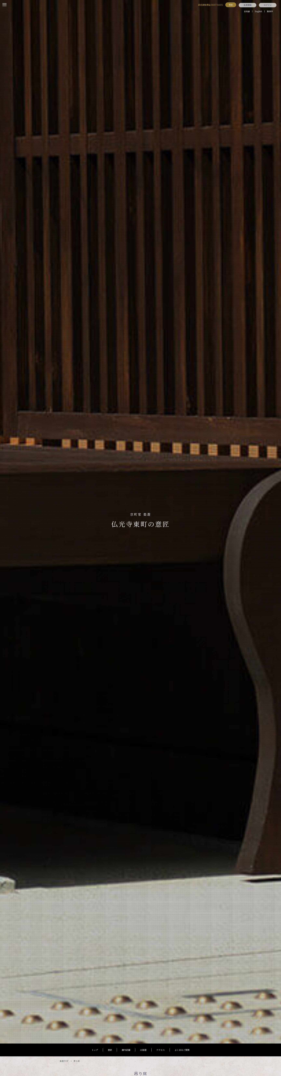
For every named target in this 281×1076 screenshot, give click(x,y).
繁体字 (270, 11)
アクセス (160, 1049)
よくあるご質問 (182, 1049)
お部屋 (143, 1049)
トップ (95, 1049)
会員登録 (247, 5)
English (258, 11)
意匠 (110, 1049)
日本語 (247, 11)
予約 (231, 4)
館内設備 (126, 1049)
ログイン (268, 5)
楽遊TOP (64, 1061)
